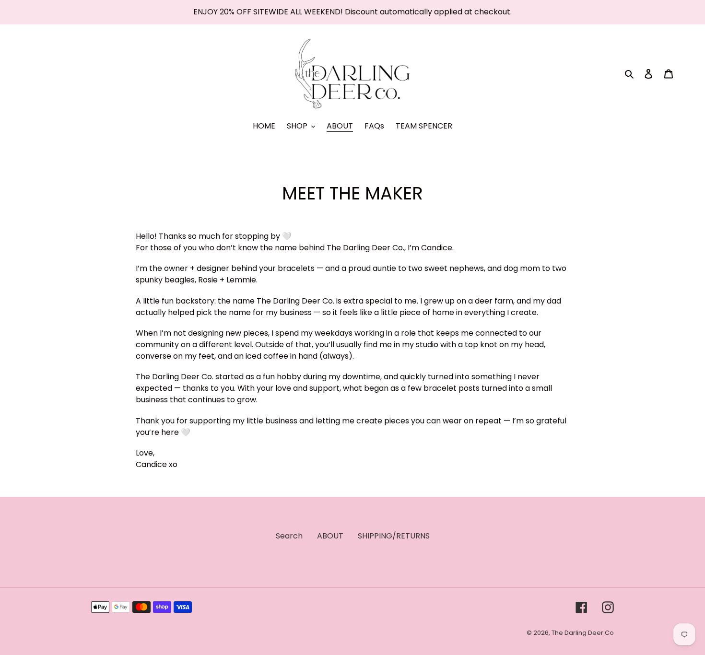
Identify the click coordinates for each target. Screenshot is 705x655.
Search (289, 535)
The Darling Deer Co (583, 632)
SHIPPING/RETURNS (394, 535)
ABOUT (330, 535)
